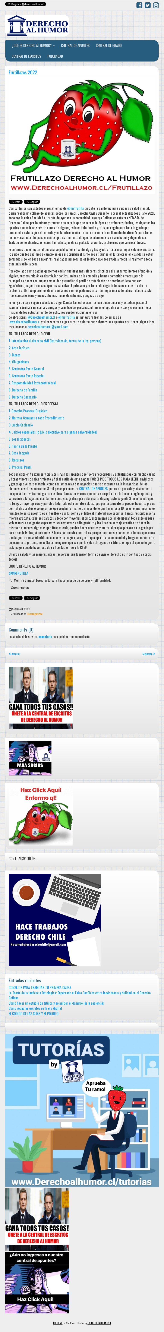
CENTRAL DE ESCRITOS (26, 56)
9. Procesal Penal (20, 467)
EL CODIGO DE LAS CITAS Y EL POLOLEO (34, 1013)
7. (10, 453)
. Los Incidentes (20, 439)
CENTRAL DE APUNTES (75, 45)
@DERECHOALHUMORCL (99, 1323)
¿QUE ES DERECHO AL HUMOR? (32, 45)
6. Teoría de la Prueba (23, 446)
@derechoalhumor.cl (41, 317)
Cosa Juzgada (20, 453)
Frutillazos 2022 (23, 72)
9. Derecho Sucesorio (23, 397)
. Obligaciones (20, 361)
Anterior (15, 654)
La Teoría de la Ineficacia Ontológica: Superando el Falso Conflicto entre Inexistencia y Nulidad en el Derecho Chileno (80, 995)
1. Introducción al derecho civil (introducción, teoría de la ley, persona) (55, 340)
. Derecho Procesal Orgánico (29, 410)
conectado (45, 636)
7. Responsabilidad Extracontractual (32, 382)
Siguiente (147, 654)
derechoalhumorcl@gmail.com (48, 326)
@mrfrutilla (75, 208)
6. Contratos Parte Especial (26, 375)
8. (10, 460)
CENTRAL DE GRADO (109, 45)
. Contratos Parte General (27, 368)
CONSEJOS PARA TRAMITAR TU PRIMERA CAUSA (40, 987)
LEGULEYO (58, 1323)
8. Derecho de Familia (23, 390)
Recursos (17, 460)
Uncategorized (34, 614)
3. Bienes (14, 355)
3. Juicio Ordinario (21, 425)
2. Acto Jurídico (19, 347)
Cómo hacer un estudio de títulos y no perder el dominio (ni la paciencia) (56, 1003)
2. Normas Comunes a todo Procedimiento (36, 418)
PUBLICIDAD (55, 56)
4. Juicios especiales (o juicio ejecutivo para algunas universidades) (53, 432)
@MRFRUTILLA (18, 573)
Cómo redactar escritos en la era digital (35, 1008)
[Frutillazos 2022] (82, 135)
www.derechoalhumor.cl (25, 321)
